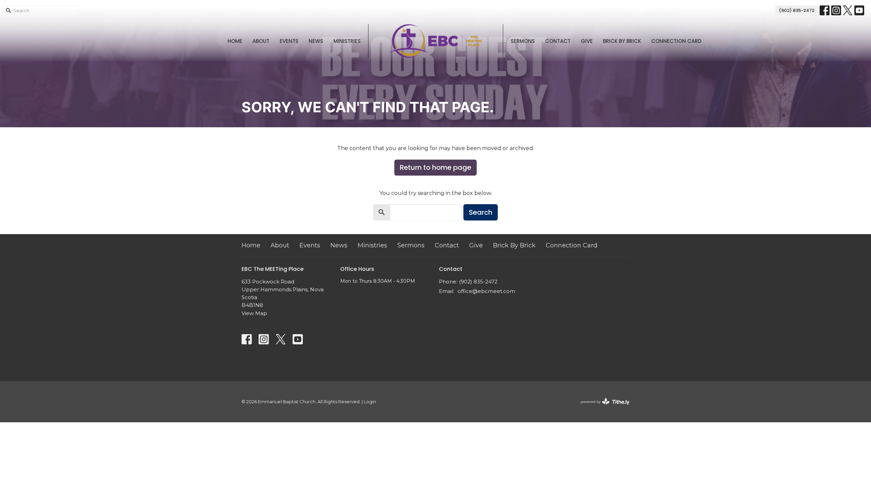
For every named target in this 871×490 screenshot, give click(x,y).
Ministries (347, 41)
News (316, 41)
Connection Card (676, 41)
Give (587, 41)
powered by (601, 407)
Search (480, 212)
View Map (254, 313)
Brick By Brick (622, 41)
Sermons (523, 41)
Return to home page (435, 167)
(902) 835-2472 (797, 10)
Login (370, 401)
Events (289, 41)
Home (235, 41)
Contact (558, 41)
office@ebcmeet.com (486, 291)
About (260, 41)
